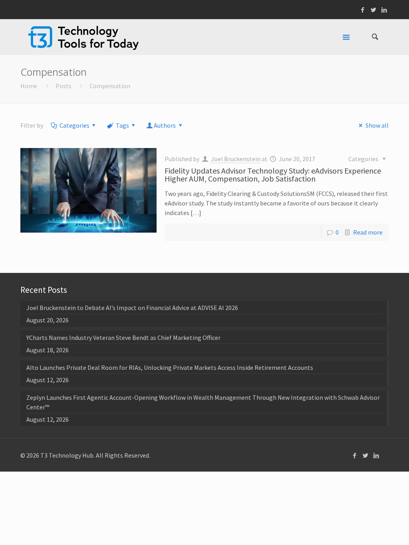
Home (28, 86)
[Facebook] (363, 10)
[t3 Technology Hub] (83, 37)
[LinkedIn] (384, 10)
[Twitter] (373, 10)
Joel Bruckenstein (235, 159)
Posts (63, 86)
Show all (376, 125)
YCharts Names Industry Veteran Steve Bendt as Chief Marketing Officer (123, 338)
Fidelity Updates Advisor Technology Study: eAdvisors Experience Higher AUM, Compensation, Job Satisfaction (273, 175)
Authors (165, 125)
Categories (74, 125)
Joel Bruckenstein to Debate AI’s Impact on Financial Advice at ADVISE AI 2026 (132, 308)
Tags (122, 125)
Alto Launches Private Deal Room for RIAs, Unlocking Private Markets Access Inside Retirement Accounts (169, 367)
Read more (368, 232)
